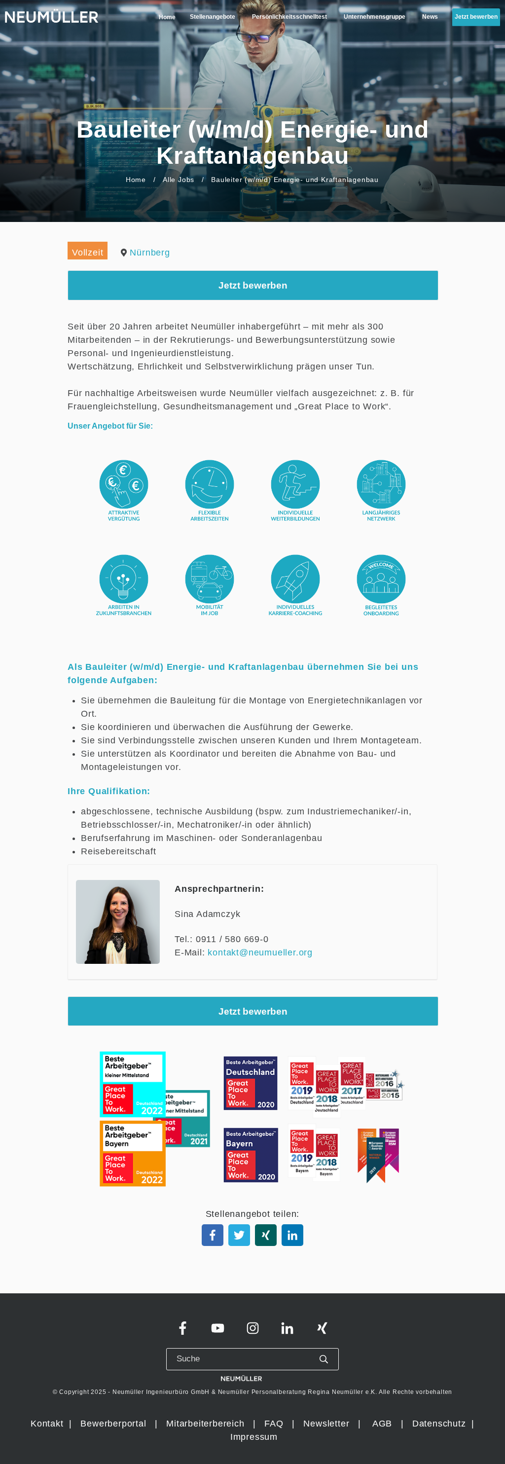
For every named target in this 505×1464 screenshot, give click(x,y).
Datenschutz (440, 1423)
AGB (382, 1423)
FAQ (273, 1423)
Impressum (254, 1437)
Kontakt (47, 1423)
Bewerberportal (113, 1423)
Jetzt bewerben (253, 285)
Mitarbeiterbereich (206, 1423)
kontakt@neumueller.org (260, 952)
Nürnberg (150, 252)
